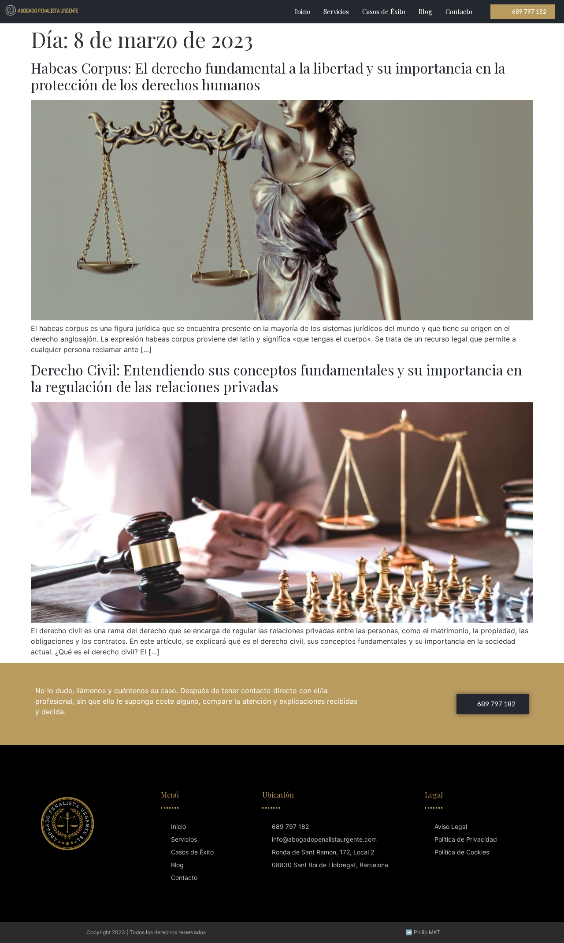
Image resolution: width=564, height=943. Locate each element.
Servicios (336, 11)
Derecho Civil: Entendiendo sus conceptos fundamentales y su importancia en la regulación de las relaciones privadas (276, 378)
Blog (425, 11)
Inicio (302, 11)
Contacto (458, 11)
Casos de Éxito (383, 11)
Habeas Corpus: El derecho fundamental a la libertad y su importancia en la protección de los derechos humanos (268, 76)
